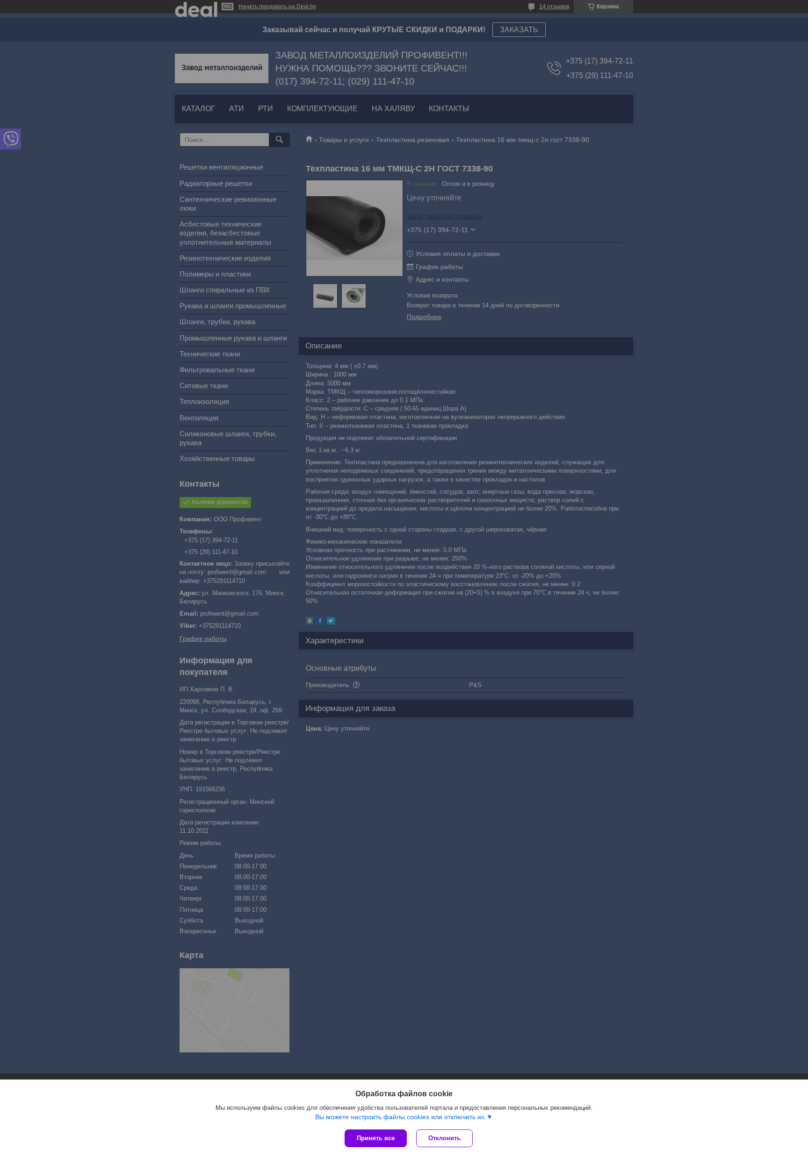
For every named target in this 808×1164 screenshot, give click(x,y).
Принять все (376, 1138)
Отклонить (444, 1138)
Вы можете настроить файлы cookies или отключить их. (400, 1117)
